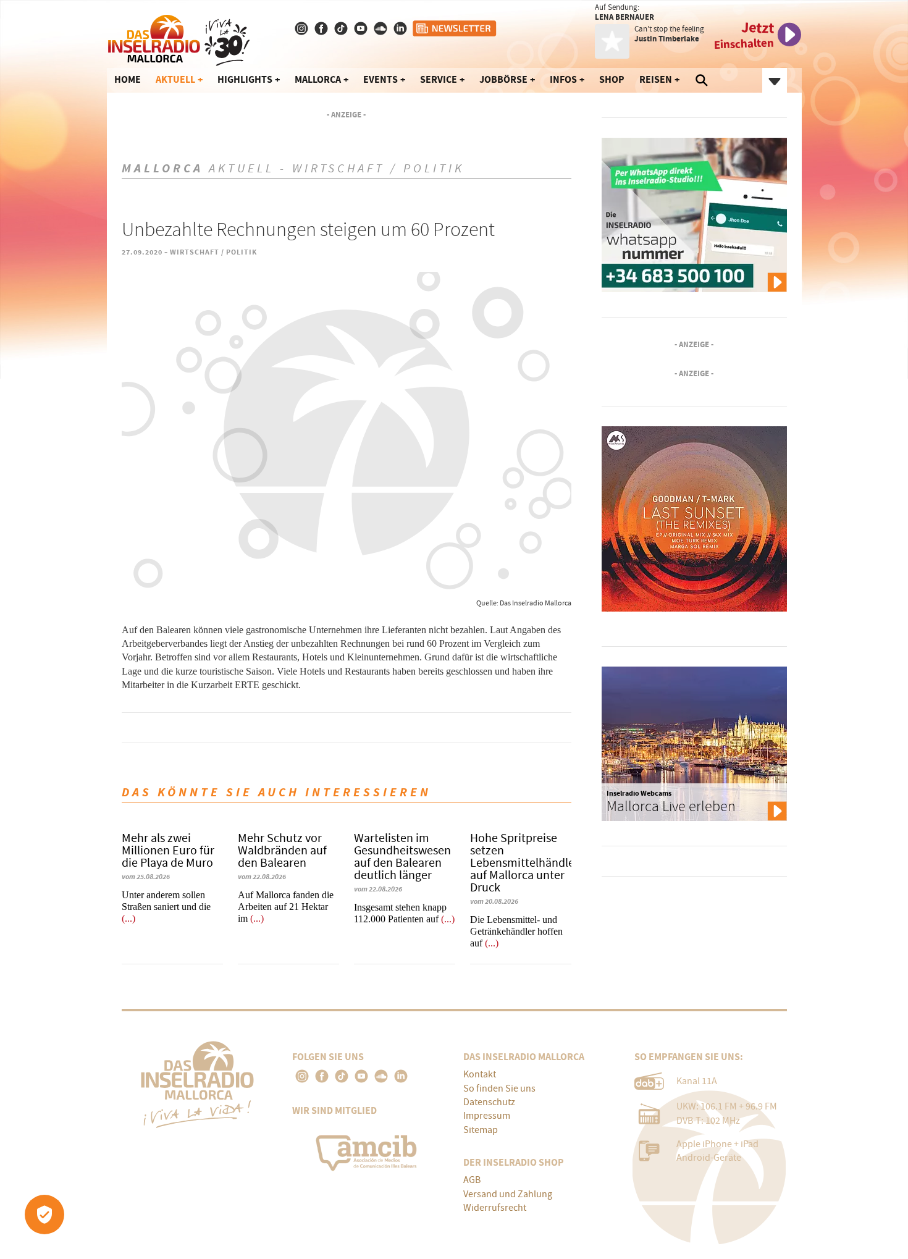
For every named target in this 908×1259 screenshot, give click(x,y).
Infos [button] (563, 79)
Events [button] (380, 79)
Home (127, 79)
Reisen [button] (655, 79)
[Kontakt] (401, 28)
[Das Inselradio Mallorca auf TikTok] (342, 28)
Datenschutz (489, 1102)
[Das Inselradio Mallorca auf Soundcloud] (382, 28)
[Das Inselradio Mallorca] (179, 38)
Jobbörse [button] (503, 79)
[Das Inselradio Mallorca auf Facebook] (322, 28)
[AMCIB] (368, 1149)
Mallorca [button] (318, 79)
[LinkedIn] (401, 1076)
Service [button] (438, 79)
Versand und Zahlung (507, 1194)
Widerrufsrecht (494, 1208)
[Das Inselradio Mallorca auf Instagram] (303, 28)
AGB (472, 1180)
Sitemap (480, 1130)
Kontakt (479, 1074)
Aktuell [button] (175, 79)
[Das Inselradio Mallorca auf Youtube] (362, 28)
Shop (611, 79)
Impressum (486, 1116)
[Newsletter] (455, 28)
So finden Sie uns (499, 1088)
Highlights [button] (244, 79)
